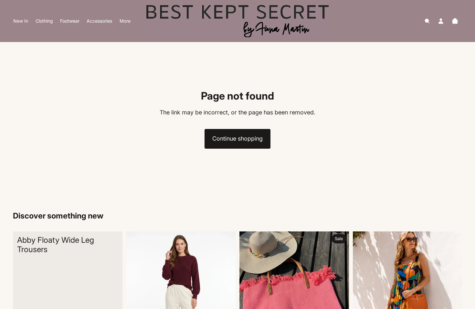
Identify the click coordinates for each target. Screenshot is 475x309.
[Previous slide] (136, 300)
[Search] (427, 21)
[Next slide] (226, 300)
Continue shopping (237, 138)
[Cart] (455, 21)
